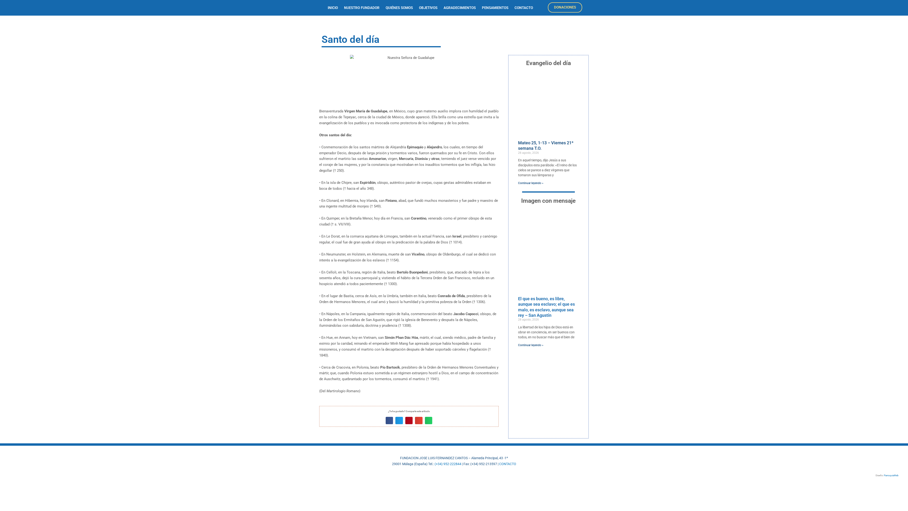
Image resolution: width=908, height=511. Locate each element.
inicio (333, 8)
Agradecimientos (460, 8)
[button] (389, 420)
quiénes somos (399, 8)
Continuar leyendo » (530, 183)
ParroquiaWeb (891, 475)
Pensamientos (495, 8)
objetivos (428, 8)
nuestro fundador (362, 8)
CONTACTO (507, 464)
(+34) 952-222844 (448, 464)
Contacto (524, 8)
